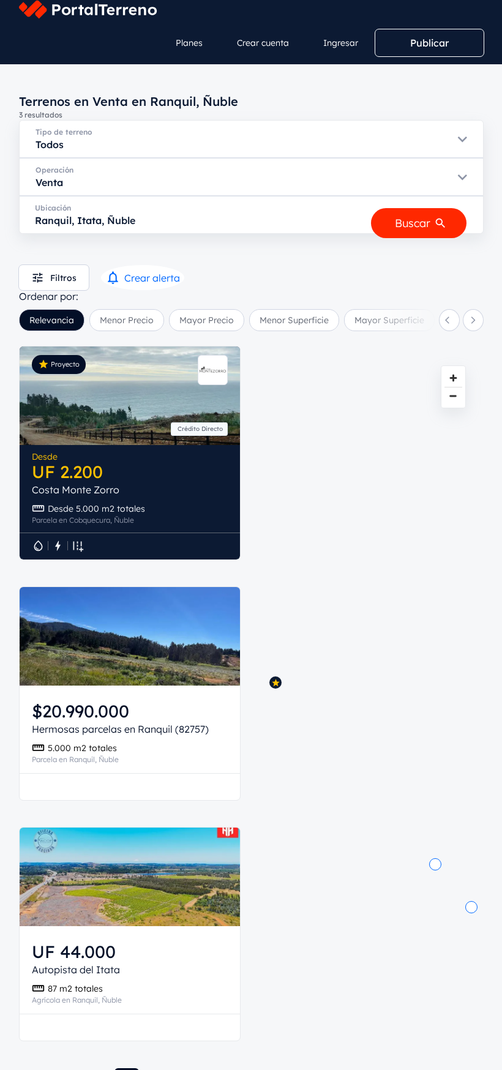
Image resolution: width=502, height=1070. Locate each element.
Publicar (429, 43)
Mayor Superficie (389, 320)
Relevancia (51, 320)
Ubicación (53, 207)
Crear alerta (152, 278)
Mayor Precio (206, 320)
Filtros (63, 277)
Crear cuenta (263, 42)
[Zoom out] (453, 396)
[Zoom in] (453, 378)
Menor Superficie (294, 320)
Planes (189, 42)
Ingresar (340, 42)
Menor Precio (127, 320)
